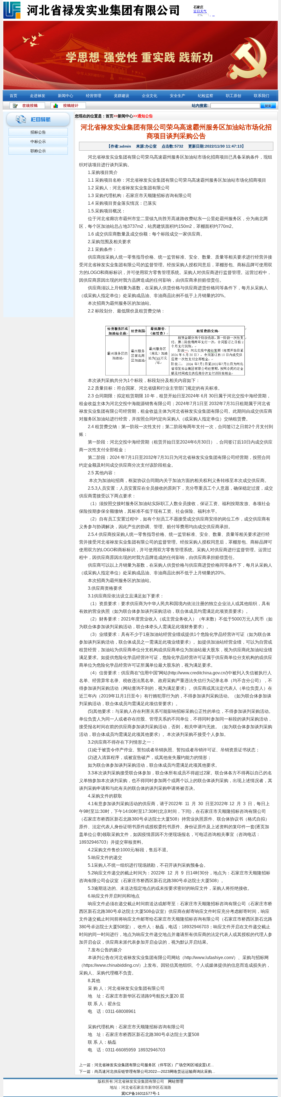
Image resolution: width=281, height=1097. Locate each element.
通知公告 (145, 116)
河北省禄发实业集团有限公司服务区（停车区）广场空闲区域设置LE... (154, 1065)
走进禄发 (37, 95)
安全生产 (177, 95)
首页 (13, 95)
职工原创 (233, 95)
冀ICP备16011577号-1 (140, 1093)
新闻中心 (65, 95)
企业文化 (149, 95)
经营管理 (93, 95)
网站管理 (175, 1081)
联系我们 (261, 95)
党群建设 (121, 95)
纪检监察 (205, 95)
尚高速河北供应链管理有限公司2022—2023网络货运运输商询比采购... (154, 1071)
